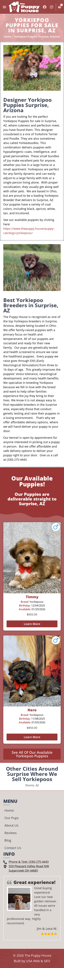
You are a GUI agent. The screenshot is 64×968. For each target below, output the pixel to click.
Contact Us (12, 848)
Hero (32, 709)
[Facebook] (44, 7)
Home (9, 810)
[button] (4, 7)
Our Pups (11, 818)
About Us (11, 825)
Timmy (32, 596)
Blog (7, 840)
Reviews (10, 833)
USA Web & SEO (38, 961)
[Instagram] (51, 7)
